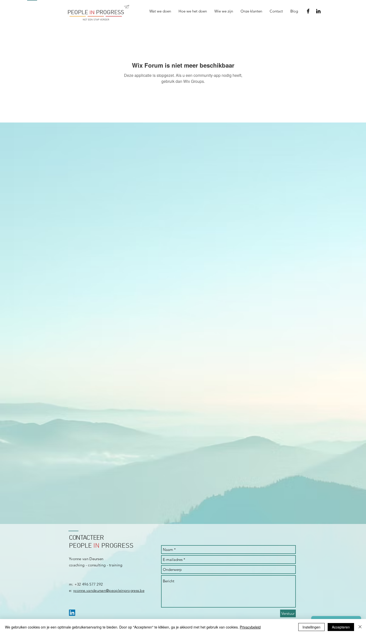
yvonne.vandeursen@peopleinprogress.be (108, 590)
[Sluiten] (360, 627)
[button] (193, 11)
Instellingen (311, 627)
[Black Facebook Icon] (308, 11)
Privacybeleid (250, 627)
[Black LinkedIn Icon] (318, 11)
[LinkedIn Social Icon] (72, 613)
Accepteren (341, 627)
